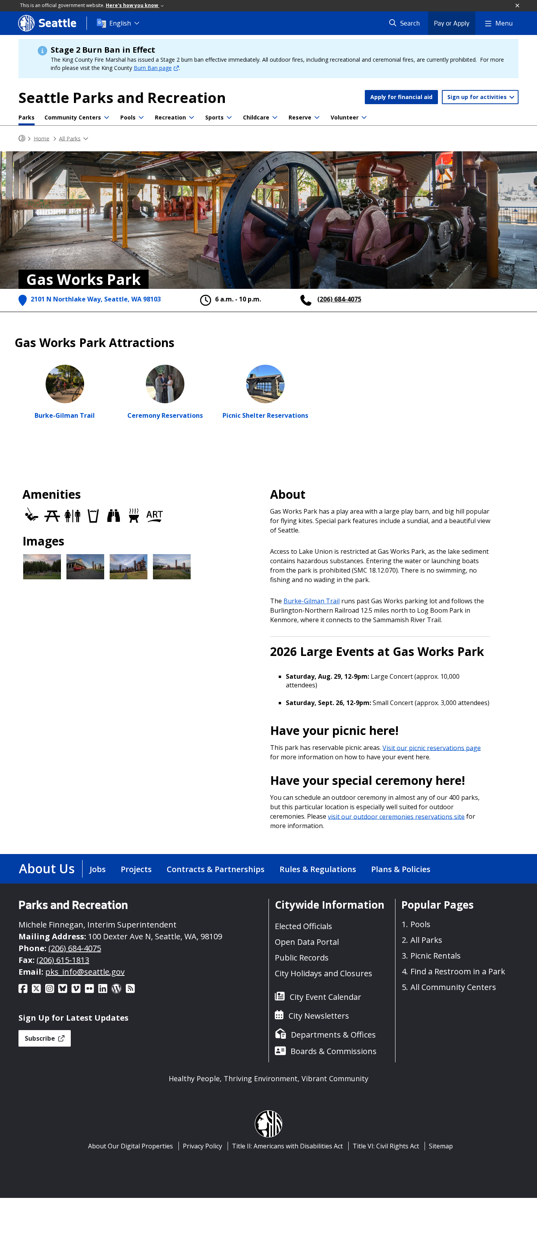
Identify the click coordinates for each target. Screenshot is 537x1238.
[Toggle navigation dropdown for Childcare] (275, 117)
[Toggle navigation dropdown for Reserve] (317, 117)
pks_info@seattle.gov (85, 971)
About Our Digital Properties (130, 1146)
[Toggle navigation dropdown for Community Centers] (106, 117)
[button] (517, 6)
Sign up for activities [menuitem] (477, 97)
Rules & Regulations (318, 869)
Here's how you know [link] (132, 5)
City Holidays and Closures (323, 973)
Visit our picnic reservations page (432, 747)
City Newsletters (319, 1015)
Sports (214, 117)
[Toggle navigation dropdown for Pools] (141, 117)
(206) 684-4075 (339, 299)
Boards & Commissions (334, 1051)
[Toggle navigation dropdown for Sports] (229, 117)
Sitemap (441, 1146)
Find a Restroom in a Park (457, 971)
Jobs (98, 869)
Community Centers (72, 117)
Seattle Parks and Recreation (122, 97)
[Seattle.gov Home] (22, 138)
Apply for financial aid (401, 97)
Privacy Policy (202, 1146)
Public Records (302, 957)
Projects (136, 869)
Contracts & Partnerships (216, 869)
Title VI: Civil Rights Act (386, 1146)
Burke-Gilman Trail (311, 601)
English (120, 23)
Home (42, 138)
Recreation (170, 117)
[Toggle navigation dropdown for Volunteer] (364, 117)
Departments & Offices (333, 1034)
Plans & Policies (400, 869)
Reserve (300, 117)
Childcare (256, 117)
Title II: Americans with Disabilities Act (287, 1146)
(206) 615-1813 (63, 960)
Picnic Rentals (435, 955)
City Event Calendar (325, 997)
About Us (47, 868)
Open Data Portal (307, 942)
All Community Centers (453, 987)
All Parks (70, 138)
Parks (26, 117)
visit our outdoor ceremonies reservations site (396, 816)
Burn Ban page (153, 68)
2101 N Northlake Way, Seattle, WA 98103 (96, 299)
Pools (128, 117)
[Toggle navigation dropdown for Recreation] (191, 117)
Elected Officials (303, 926)
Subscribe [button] (41, 1038)
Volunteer (345, 117)
